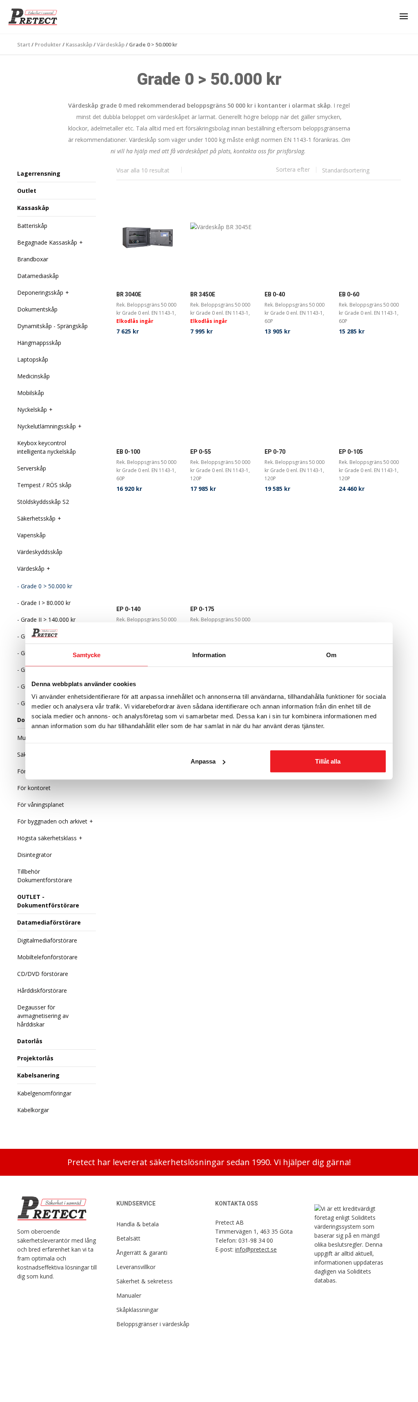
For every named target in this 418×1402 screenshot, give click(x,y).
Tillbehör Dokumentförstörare (44, 876)
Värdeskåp (30, 568)
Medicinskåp (33, 376)
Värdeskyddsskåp (39, 552)
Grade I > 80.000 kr (46, 603)
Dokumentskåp (37, 309)
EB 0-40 (275, 294)
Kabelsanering (38, 1075)
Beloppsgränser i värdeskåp (152, 1324)
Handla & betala (137, 1224)
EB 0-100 (128, 451)
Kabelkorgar (33, 1110)
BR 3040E (128, 294)
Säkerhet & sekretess (144, 1281)
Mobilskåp (30, 393)
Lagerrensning (38, 173)
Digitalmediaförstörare (47, 940)
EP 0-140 (128, 609)
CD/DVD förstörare (42, 974)
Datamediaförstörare (49, 922)
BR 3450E (202, 294)
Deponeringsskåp (40, 292)
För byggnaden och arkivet (52, 821)
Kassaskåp (33, 208)
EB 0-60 (349, 294)
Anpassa (203, 761)
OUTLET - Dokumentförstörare (48, 901)
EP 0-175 (202, 609)
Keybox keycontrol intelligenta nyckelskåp (46, 447)
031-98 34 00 (255, 1240)
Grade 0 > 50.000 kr (46, 586)
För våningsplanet (40, 804)
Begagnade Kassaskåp (47, 242)
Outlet (26, 190)
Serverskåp (31, 468)
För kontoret (34, 788)
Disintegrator (34, 855)
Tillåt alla (327, 761)
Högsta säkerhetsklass (47, 838)
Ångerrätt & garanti (141, 1252)
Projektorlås (35, 1058)
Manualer (128, 1295)
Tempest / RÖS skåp (44, 485)
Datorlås (29, 1041)
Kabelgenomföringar (44, 1093)
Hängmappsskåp (39, 343)
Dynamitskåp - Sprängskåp (52, 326)
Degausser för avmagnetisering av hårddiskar (43, 1015)
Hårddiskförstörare (42, 990)
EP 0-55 (200, 451)
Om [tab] (331, 654)
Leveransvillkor (136, 1267)
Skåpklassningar (137, 1310)
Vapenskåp (31, 535)
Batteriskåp (32, 226)
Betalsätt (128, 1238)
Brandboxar (32, 259)
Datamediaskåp (38, 276)
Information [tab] (209, 654)
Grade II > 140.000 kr (48, 619)
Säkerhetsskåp (36, 518)
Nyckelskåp (32, 409)
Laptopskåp (32, 359)
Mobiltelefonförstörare (47, 957)
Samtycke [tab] (87, 654)
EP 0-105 (351, 451)
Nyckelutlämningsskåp (46, 426)
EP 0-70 (275, 451)
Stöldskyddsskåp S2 (43, 502)
